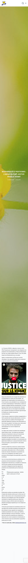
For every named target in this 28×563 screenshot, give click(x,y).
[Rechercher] (23, 3)
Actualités (18, 179)
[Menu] (25, 3)
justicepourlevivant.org (20, 522)
